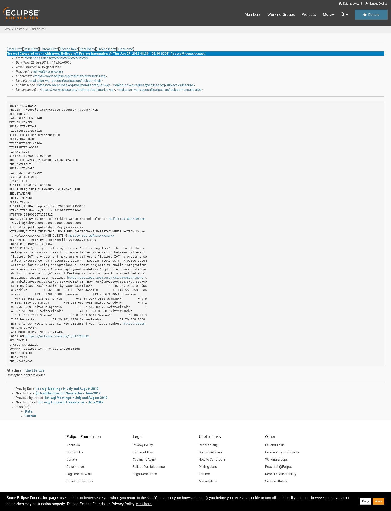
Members (253, 14)
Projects (309, 14)
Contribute (21, 29)
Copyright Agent (144, 459)
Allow (378, 501)
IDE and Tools (275, 445)
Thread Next (69, 49)
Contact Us (75, 452)
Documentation (210, 452)
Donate (373, 15)
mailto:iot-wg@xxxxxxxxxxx (91, 235)
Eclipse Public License (149, 467)
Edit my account (352, 3)
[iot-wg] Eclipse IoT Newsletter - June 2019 (68, 393)
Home (6, 29)
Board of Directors (80, 481)
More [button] (327, 14)
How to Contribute (212, 459)
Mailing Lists (208, 467)
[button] (344, 14)
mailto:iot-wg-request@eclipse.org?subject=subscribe (154, 85)
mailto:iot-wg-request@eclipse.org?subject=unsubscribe (160, 89)
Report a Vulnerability (280, 474)
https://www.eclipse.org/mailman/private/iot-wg (69, 76)
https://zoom (134, 323)
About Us (73, 445)
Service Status (276, 481)
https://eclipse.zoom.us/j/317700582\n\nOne (105, 277)
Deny (365, 501)
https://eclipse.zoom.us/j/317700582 (57, 336)
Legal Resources (145, 474)
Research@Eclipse (279, 467)
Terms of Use (143, 452)
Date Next (31, 49)
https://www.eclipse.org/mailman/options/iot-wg (77, 89)
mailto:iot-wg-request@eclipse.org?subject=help (66, 80)
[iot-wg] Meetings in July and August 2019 (67, 389)
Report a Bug (208, 445)
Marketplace (208, 481)
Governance (75, 467)
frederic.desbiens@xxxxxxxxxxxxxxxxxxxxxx (56, 58)
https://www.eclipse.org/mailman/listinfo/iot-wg (73, 85)
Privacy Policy (143, 445)
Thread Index (106, 49)
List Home (125, 49)
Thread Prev (49, 49)
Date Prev (15, 49)
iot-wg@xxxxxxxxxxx (48, 71)
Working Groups (281, 14)
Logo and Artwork (79, 474)
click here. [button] (144, 504)
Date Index (87, 49)
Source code (39, 29)
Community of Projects (282, 452)
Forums (204, 474)
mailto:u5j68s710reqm (127, 218)
